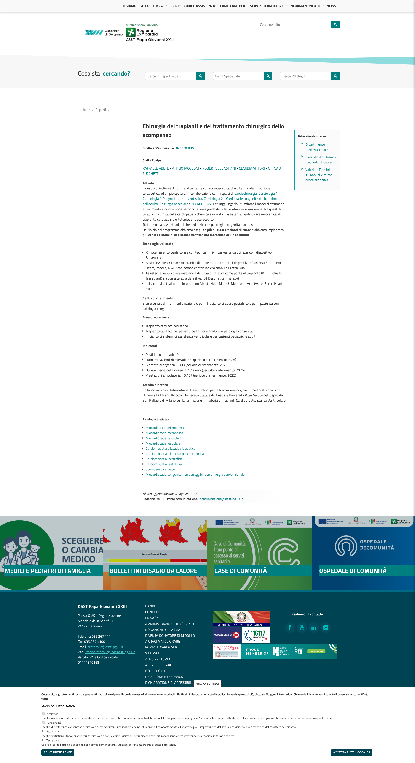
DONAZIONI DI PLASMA (162, 629)
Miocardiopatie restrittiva (163, 438)
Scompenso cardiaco (160, 469)
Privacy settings (207, 683)
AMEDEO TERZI (185, 148)
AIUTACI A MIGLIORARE (162, 641)
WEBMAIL (152, 653)
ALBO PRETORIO (157, 659)
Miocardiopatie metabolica (164, 432)
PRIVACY (151, 617)
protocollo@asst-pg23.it (105, 646)
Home (85, 109)
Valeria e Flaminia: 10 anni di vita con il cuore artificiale (320, 175)
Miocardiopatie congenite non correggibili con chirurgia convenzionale (195, 474)
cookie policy (218, 694)
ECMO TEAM (202, 203)
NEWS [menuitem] (331, 5)
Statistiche (53, 731)
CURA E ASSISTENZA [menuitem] (199, 5)
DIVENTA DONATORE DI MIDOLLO (170, 635)
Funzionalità (53, 722)
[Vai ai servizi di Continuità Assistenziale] (256, 641)
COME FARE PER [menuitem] (232, 5)
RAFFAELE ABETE (156, 168)
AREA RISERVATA (158, 665)
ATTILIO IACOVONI (185, 168)
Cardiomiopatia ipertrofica (164, 458)
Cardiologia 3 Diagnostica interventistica (172, 198)
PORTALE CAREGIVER (161, 647)
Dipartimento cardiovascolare (316, 147)
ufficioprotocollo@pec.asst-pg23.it (110, 652)
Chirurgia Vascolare (174, 203)
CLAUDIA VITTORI (252, 168)
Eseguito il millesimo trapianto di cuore (320, 159)
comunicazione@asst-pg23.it (221, 498)
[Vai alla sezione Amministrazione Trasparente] (241, 624)
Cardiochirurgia (245, 193)
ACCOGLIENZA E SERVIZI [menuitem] (160, 5)
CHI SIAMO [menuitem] (128, 5)
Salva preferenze (58, 752)
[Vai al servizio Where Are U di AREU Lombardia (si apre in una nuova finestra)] (227, 641)
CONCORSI (153, 611)
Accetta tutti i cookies (351, 752)
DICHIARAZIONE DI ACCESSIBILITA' (171, 682)
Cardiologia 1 (268, 193)
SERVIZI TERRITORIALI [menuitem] (267, 5)
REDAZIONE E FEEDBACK (164, 676)
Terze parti (53, 740)
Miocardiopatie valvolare (163, 443)
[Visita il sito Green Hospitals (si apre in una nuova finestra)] (289, 657)
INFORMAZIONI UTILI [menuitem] (305, 5)
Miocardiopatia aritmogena (165, 427)
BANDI (150, 606)
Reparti (100, 109)
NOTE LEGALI (155, 670)
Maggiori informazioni (59, 706)
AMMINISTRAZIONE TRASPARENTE (171, 623)
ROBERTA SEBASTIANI (219, 168)
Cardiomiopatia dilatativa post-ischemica (175, 453)
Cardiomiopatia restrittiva (164, 464)
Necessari (52, 713)
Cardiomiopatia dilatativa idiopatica (170, 448)
